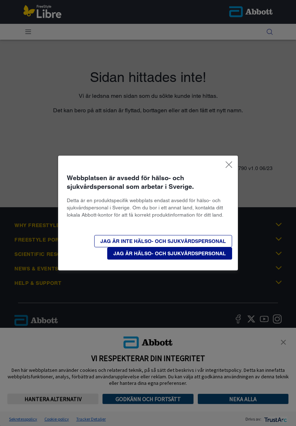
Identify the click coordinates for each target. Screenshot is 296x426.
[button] (163, 241)
